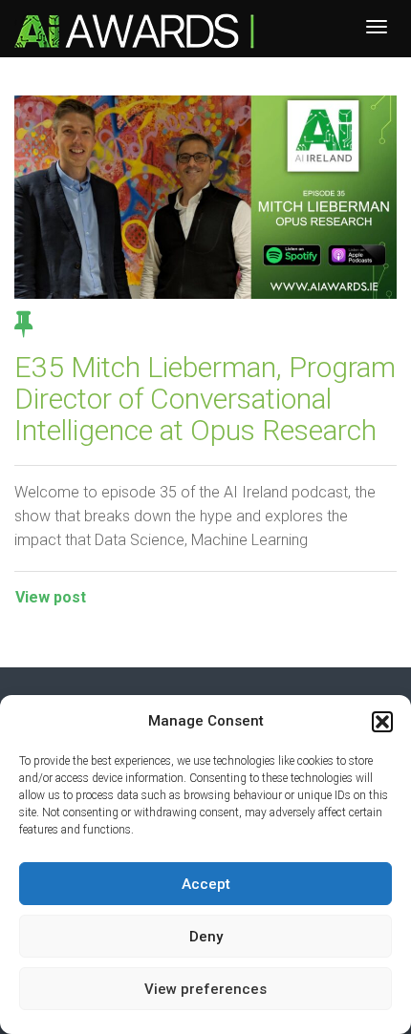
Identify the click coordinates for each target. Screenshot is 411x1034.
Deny (206, 936)
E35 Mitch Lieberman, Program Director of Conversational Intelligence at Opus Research (205, 398)
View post (50, 597)
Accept (206, 884)
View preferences (205, 989)
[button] (382, 721)
